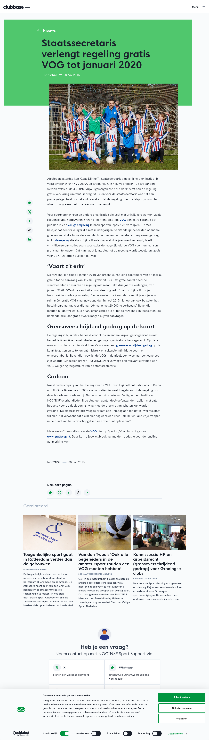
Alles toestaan (182, 697)
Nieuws (49, 30)
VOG (123, 220)
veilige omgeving (78, 225)
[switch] (96, 733)
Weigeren (181, 718)
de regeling (62, 240)
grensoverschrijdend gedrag (134, 345)
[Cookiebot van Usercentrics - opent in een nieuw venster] (21, 733)
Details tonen (175, 733)
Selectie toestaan (182, 708)
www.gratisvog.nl (58, 436)
